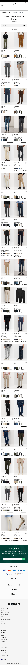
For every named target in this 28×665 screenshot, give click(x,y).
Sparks (2, 621)
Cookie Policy (4, 650)
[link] (1, 659)
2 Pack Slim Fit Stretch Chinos (17, 309)
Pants (10, 12)
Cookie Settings (4, 655)
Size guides (3, 630)
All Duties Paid (14, 1)
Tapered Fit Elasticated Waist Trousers (17, 84)
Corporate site (4, 639)
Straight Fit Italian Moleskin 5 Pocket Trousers (4, 480)
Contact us (3, 637)
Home (2, 12)
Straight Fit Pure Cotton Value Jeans (18, 166)
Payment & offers (4, 628)
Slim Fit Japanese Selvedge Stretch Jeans (4, 138)
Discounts (3, 623)
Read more (14, 21)
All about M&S (4, 641)
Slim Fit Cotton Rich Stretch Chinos (5, 251)
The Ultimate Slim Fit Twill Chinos (5, 194)
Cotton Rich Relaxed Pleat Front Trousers (5, 83)
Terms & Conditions (5, 644)
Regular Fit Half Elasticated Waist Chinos (4, 281)
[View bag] (25, 4)
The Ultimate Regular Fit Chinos (18, 223)
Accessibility (4, 652)
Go (23, 559)
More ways (13, 578)
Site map (3, 632)
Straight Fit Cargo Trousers (4, 365)
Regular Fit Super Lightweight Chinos (18, 138)
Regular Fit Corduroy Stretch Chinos (18, 54)
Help (2, 616)
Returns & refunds (5, 614)
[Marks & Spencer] (14, 4)
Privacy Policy (4, 647)
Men (6, 12)
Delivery (2, 610)
